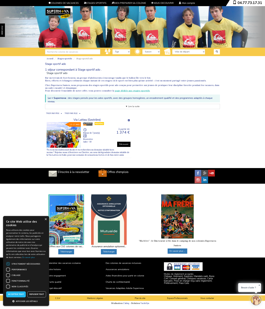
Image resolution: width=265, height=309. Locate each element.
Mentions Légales (95, 298)
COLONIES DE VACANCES (65, 3)
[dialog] (26, 261)
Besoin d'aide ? (248, 287)
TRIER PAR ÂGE (71, 113)
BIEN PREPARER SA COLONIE (130, 3)
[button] (26, 301)
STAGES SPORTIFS (96, 3)
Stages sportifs (65, 58)
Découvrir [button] (124, 144)
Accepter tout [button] (16, 294)
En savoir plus (28, 257)
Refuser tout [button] (36, 294)
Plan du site (140, 298)
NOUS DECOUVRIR (164, 3)
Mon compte (188, 3)
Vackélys (144, 303)
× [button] (45, 219)
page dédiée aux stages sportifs (132, 90)
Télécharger (66, 251)
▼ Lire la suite (132, 106)
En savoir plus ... (177, 251)
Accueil (50, 58)
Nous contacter (207, 298)
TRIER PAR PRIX (52, 113)
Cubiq (126, 303)
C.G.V (57, 298)
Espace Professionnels (177, 298)
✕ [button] (259, 285)
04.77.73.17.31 (250, 2)
